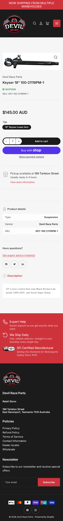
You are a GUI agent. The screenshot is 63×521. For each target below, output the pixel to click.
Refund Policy (11, 432)
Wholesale (9, 449)
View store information (22, 182)
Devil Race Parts (12, 76)
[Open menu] (56, 23)
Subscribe (49, 482)
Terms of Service (13, 436)
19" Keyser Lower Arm (16, 127)
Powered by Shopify (44, 517)
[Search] (34, 23)
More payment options (31, 156)
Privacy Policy (11, 428)
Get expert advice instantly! (19, 255)
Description (14, 275)
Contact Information (14, 441)
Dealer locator (11, 445)
